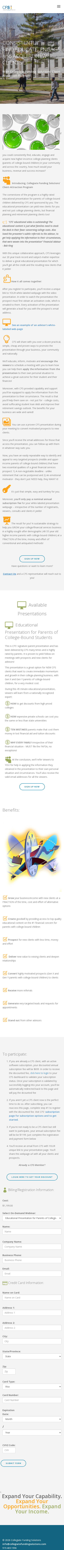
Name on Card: (11, 1292)
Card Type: (8, 1381)
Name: (6, 1226)
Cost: (5, 1200)
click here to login (39, 1073)
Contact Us (9, 573)
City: (5, 1336)
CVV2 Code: (8, 1445)
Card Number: (10, 1395)
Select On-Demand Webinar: (19, 1213)
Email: (6, 1268)
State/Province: (11, 1351)
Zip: (4, 1366)
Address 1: (8, 1307)
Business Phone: (12, 1255)
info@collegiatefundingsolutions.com (24, 1544)
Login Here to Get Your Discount (32, 1177)
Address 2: (8, 1322)
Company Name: (12, 1241)
